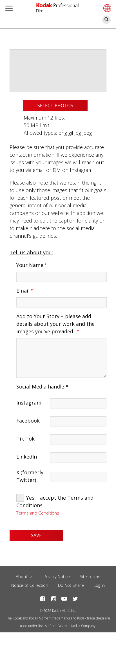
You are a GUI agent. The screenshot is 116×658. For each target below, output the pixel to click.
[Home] (57, 5)
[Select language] (106, 8)
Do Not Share (71, 585)
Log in (99, 585)
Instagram (28, 402)
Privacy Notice (56, 576)
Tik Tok (25, 438)
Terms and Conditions (37, 513)
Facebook (28, 420)
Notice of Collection (29, 585)
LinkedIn (26, 456)
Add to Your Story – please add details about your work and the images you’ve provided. (55, 324)
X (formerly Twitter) (29, 476)
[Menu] (8, 9)
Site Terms (90, 576)
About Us (25, 576)
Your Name (29, 265)
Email (23, 290)
